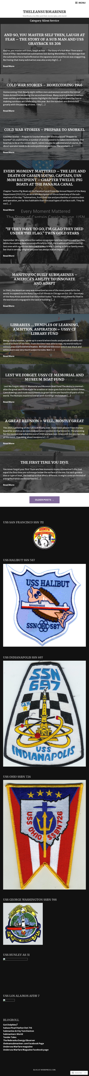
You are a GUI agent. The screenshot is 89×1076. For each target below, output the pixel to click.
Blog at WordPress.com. (44, 1070)
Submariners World (13, 1034)
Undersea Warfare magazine (18, 1046)
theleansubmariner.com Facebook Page (23, 1043)
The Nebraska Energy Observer (19, 1040)
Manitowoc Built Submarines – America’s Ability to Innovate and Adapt (44, 279)
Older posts (43, 499)
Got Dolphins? (10, 1024)
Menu (82, 3)
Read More (8, 66)
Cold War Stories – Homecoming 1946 (44, 85)
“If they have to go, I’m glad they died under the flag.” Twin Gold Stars (44, 231)
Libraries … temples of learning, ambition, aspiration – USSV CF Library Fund (44, 329)
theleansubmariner (44, 12)
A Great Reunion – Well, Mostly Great (44, 421)
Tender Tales (9, 1037)
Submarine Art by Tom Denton (18, 1031)
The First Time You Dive (44, 462)
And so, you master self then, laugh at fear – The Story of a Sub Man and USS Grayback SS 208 (44, 39)
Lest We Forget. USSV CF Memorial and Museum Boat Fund (44, 377)
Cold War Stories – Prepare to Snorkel (44, 129)
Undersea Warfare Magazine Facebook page (26, 1049)
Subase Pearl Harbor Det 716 (17, 1028)
